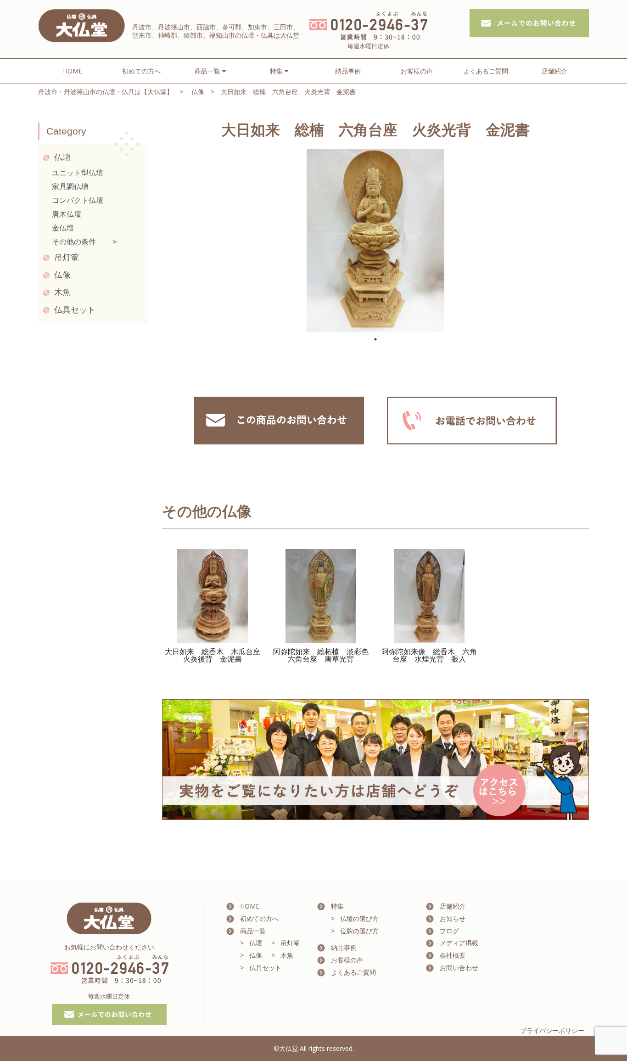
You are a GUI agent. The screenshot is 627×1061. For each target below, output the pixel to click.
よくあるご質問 (485, 71)
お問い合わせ (459, 967)
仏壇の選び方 (359, 918)
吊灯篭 (66, 257)
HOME (72, 71)
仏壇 (62, 157)
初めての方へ (141, 71)
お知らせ (452, 918)
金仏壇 (63, 228)
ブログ (449, 930)
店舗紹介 (554, 71)
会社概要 (452, 955)
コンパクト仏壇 (77, 200)
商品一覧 (253, 930)
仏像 (197, 91)
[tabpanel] (375, 240)
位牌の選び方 (359, 930)
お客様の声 (417, 71)
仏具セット (74, 309)
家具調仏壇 (70, 187)
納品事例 (348, 71)
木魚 (62, 292)
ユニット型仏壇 (77, 173)
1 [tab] (375, 339)
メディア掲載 (459, 942)
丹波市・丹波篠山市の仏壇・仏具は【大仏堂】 (105, 91)
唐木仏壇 (66, 214)
